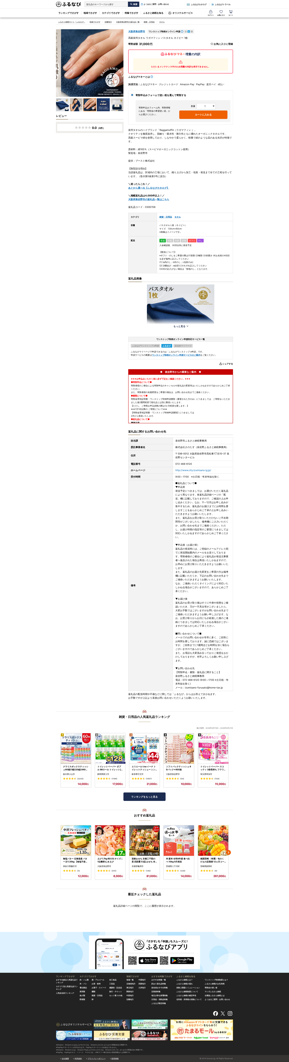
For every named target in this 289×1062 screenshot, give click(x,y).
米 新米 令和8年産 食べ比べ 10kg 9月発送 (178, 860)
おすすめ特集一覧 (158, 980)
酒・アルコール (98, 980)
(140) (148, 871)
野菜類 (82, 999)
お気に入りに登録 (223, 44)
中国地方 (142, 980)
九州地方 (142, 987)
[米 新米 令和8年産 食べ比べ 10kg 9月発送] (179, 840)
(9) (215, 871)
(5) (78, 871)
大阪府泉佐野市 (136, 31)
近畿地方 (108, 22)
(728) (216, 779)
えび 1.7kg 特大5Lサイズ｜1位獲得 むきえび (110, 860)
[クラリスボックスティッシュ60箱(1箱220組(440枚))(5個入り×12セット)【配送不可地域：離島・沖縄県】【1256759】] (76, 748)
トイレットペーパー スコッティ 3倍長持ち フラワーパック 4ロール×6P (213, 768)
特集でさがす (131, 12)
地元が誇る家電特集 (159, 995)
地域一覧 (130, 980)
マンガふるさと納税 (213, 991)
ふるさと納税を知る (153, 12)
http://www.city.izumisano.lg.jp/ (193, 470)
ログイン (211, 15)
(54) (182, 779)
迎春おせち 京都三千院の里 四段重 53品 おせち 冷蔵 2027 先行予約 (144, 860)
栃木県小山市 (69, 774)
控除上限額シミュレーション (188, 987)
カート (230, 15)
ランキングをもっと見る (144, 796)
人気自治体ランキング (65, 993)
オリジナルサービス (182, 12)
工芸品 (112, 984)
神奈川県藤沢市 (70, 866)
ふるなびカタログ (199, 4)
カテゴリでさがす (111, 12)
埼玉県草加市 (206, 774)
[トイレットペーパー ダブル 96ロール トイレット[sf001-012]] (110, 748)
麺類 (93, 991)
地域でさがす (90, 12)
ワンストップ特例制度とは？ (216, 980)
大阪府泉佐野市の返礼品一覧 (128, 22)
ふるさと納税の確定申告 (186, 995)
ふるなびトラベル (223, 4)
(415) (114, 871)
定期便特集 (155, 991)
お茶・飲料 (96, 984)
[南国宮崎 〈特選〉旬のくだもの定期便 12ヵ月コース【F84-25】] (213, 840)
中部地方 (130, 995)
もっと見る (179, 326)
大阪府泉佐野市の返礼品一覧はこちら (148, 199)
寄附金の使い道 (211, 987)
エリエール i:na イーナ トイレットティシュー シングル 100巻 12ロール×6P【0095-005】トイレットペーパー (144, 768)
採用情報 (115, 1058)
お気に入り (221, 15)
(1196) (114, 779)
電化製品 (83, 987)
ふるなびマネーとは (139, 76)
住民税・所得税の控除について (189, 999)
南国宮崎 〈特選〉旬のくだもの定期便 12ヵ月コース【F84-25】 (212, 860)
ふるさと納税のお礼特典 (215, 984)
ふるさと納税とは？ (184, 980)
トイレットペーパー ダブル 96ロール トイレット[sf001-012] (110, 768)
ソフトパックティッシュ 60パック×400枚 (178, 768)
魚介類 (82, 995)
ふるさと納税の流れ (184, 984)
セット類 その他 (115, 995)
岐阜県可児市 (137, 774)
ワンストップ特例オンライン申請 (164, 31)
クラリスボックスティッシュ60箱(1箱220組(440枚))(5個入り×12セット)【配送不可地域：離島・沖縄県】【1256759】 (76, 768)
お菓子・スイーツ (99, 987)
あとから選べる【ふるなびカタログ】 (148, 187)
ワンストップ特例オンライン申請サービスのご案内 (176, 355)
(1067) (149, 779)
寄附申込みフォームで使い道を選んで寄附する (161, 95)
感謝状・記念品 (115, 987)
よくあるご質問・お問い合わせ (156, 4)
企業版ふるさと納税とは (215, 995)
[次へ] (228, 852)
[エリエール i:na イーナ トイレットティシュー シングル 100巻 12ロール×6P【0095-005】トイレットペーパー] (144, 748)
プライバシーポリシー (97, 1058)
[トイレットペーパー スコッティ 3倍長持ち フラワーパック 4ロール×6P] (213, 748)
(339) (182, 871)
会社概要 (65, 1058)
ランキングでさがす (68, 12)
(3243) (80, 779)
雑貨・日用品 (149, 22)
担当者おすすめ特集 (159, 987)
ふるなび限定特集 (158, 1003)
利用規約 (78, 1058)
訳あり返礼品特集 (158, 984)
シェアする (227, 363)
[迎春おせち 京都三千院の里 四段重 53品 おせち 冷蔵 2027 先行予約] (144, 840)
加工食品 (113, 980)
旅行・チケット (115, 991)
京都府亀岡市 (137, 866)
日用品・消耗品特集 (159, 999)
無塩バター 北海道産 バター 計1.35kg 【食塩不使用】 (75, 860)
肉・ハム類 (84, 980)
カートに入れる (203, 114)
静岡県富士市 (103, 774)
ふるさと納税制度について (187, 991)
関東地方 (130, 991)
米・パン (83, 984)
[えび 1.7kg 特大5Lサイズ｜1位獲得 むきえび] (110, 840)
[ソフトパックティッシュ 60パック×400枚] (179, 748)
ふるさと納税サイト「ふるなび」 (71, 22)
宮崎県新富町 (206, 866)
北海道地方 (130, 984)
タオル (162, 22)
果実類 (82, 991)
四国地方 (142, 984)
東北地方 (130, 987)
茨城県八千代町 (173, 866)
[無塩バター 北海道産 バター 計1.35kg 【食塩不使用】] (76, 840)
